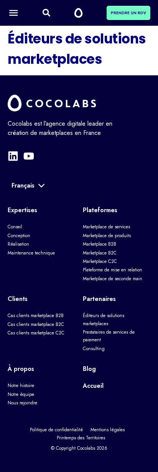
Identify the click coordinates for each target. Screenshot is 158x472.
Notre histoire (21, 385)
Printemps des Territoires (81, 437)
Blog (89, 368)
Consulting (94, 348)
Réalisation (18, 244)
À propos (21, 368)
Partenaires (99, 298)
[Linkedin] (13, 156)
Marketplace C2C (100, 261)
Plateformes (100, 210)
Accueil (93, 385)
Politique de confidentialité (56, 429)
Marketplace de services (106, 226)
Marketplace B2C (100, 252)
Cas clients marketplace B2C (36, 324)
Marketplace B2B (99, 244)
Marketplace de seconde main (112, 278)
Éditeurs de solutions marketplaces (103, 319)
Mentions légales (108, 429)
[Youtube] (28, 156)
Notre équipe (21, 394)
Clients (18, 298)
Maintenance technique (31, 252)
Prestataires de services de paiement (109, 336)
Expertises (22, 210)
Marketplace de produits (107, 235)
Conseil (15, 226)
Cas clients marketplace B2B (36, 315)
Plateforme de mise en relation (112, 269)
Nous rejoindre (22, 402)
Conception (19, 235)
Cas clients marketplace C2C (36, 332)
